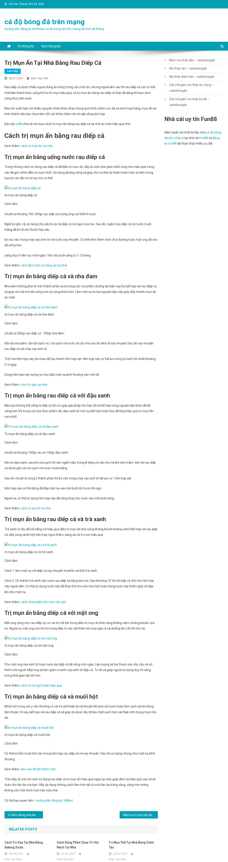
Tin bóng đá (25, 46)
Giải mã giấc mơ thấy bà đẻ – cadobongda (189, 102)
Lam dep (12, 71)
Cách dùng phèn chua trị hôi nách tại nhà (78, 845)
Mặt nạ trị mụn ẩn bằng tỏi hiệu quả (140, 815)
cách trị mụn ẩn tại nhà (37, 146)
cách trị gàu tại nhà (34, 384)
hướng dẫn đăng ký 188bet (54, 800)
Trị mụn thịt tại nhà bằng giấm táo (131, 845)
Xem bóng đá (50, 46)
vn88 (18, 124)
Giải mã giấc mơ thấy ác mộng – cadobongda (191, 87)
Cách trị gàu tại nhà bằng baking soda (24, 845)
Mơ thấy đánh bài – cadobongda (191, 76)
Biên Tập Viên (39, 78)
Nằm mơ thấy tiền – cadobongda (192, 60)
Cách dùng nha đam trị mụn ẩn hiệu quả (26, 815)
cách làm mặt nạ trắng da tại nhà (44, 265)
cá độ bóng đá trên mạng (44, 22)
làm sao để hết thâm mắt (38, 769)
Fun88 (203, 138)
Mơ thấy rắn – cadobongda (188, 68)
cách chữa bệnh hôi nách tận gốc (43, 602)
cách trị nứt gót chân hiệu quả (41, 685)
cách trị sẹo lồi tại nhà (36, 508)
